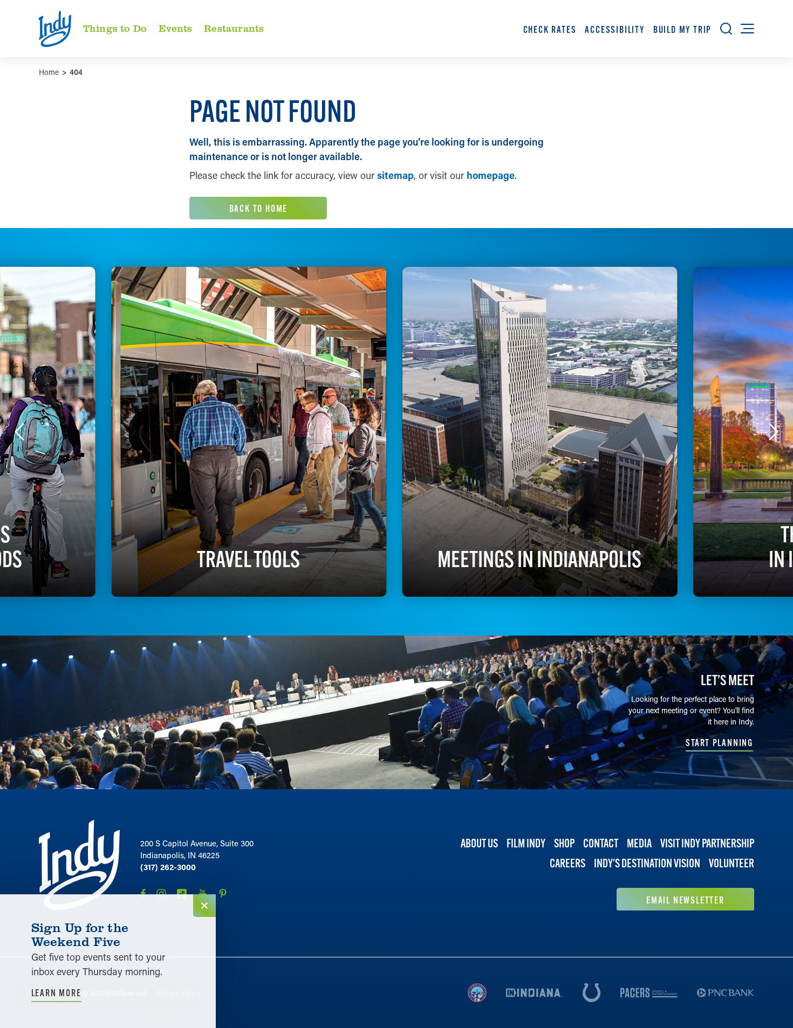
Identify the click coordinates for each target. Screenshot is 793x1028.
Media (639, 843)
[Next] (773, 431)
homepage (491, 175)
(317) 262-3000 (168, 866)
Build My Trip (682, 29)
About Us (479, 843)
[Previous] (19, 431)
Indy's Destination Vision (647, 863)
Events (176, 28)
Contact (600, 843)
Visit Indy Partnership (707, 843)
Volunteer (731, 863)
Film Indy (526, 843)
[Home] (79, 865)
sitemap (395, 175)
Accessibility (614, 29)
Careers (567, 863)
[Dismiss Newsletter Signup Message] (204, 905)
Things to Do (115, 28)
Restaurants (234, 28)
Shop (564, 843)
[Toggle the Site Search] (726, 29)
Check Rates (550, 29)
